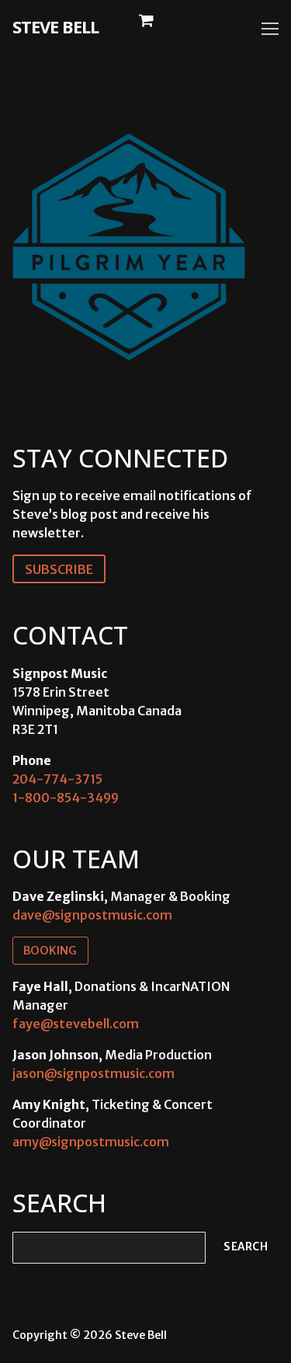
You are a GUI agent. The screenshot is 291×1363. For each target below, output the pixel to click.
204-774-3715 (57, 779)
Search (245, 1246)
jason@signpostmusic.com (93, 1073)
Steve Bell (55, 26)
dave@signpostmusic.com (92, 915)
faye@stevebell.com (75, 1023)
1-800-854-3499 (65, 797)
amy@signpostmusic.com (90, 1141)
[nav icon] (270, 28)
